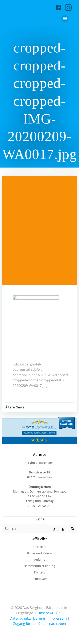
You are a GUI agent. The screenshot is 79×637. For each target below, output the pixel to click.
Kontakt (39, 572)
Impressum (40, 579)
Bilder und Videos (39, 553)
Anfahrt (39, 560)
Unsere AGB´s (48, 613)
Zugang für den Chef (29, 623)
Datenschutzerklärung (39, 566)
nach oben (57, 623)
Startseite (39, 547)
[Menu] (64, 18)
